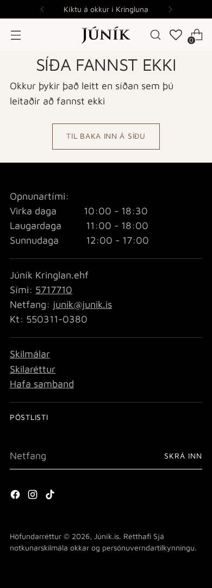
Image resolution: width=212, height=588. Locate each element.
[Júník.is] (106, 35)
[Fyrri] (42, 9)
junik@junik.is (82, 304)
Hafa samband (42, 383)
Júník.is (106, 536)
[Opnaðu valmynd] (15, 35)
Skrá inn (183, 455)
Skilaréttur (32, 369)
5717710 (53, 289)
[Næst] (170, 9)
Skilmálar (30, 354)
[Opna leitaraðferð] (156, 35)
